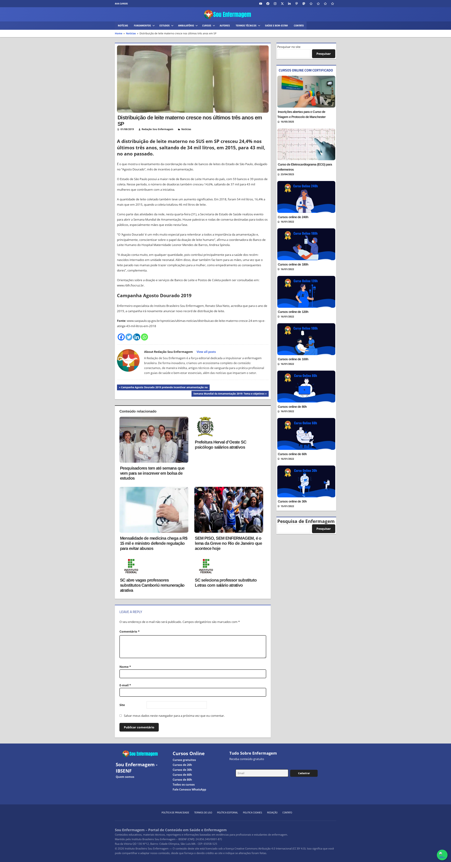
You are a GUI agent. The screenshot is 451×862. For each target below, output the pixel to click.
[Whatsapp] (144, 337)
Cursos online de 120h (293, 312)
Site (122, 705)
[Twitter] (128, 337)
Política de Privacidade (175, 812)
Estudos (164, 25)
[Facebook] (121, 337)
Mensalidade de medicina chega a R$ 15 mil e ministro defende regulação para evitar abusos (153, 543)
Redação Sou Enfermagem (157, 129)
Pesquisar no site (289, 47)
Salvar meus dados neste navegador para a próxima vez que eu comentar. (174, 716)
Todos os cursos (184, 784)
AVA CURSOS (121, 3)
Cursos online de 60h (292, 454)
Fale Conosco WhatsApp (189, 789)
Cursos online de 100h (293, 359)
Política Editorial (227, 812)
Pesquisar (323, 54)
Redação (272, 812)
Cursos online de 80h (292, 406)
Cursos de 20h (182, 765)
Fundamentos (142, 25)
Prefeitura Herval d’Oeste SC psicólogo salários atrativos (220, 444)
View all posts (206, 352)
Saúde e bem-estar (276, 25)
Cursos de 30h (182, 770)
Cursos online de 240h (293, 217)
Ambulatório (186, 25)
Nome (125, 667)
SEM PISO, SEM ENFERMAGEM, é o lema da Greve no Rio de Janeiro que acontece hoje (228, 543)
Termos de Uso (203, 812)
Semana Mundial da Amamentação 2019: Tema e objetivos (228, 394)
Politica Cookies (252, 812)
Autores (225, 25)
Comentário (129, 631)
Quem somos (125, 777)
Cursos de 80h (182, 780)
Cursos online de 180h (293, 264)
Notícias (123, 25)
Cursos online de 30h (292, 501)
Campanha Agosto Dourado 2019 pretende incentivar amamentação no (164, 387)
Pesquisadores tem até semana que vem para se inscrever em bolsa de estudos (152, 473)
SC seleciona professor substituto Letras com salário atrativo (226, 583)
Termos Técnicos (246, 25)
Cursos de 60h (182, 775)
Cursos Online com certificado (306, 70)
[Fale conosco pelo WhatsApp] (442, 855)
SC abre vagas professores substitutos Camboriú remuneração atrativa (152, 585)
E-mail (125, 685)
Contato (299, 25)
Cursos (206, 25)
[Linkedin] (136, 337)
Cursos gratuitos (184, 760)
